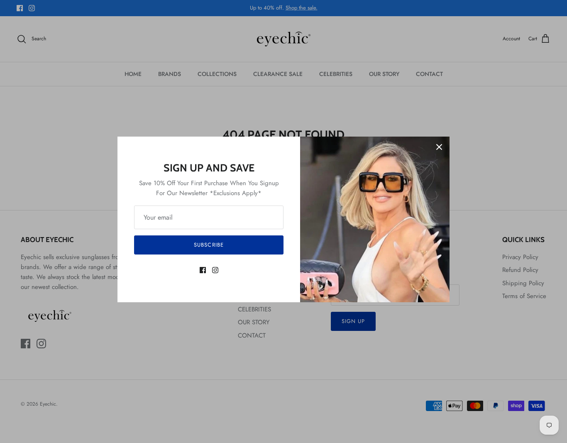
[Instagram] (215, 270)
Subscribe (208, 245)
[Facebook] (203, 270)
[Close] (439, 147)
